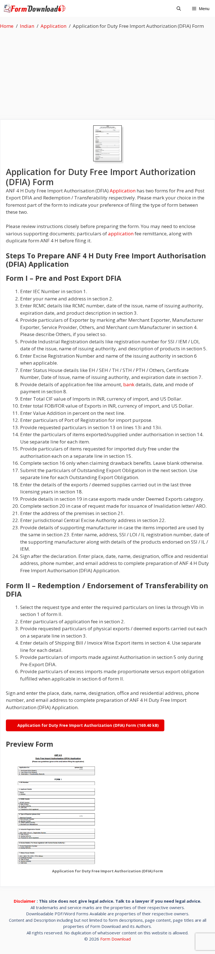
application (121, 233)
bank (128, 384)
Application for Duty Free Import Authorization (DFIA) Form (76, 725)
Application (122, 190)
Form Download (115, 939)
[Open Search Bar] (178, 8)
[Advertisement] (107, 72)
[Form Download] (36, 8)
